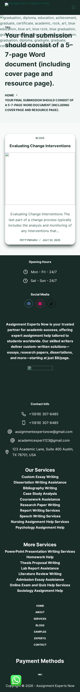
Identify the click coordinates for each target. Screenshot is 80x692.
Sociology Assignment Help (40, 590)
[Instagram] (40, 304)
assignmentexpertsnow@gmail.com (44, 431)
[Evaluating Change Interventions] (40, 179)
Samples (40, 631)
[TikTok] (51, 304)
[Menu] (73, 7)
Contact (40, 644)
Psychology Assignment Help (40, 527)
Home (40, 605)
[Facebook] (29, 304)
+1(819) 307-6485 (43, 414)
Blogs (40, 138)
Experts (40, 638)
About (40, 612)
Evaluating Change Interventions (40, 146)
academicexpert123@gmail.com (44, 440)
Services (40, 618)
